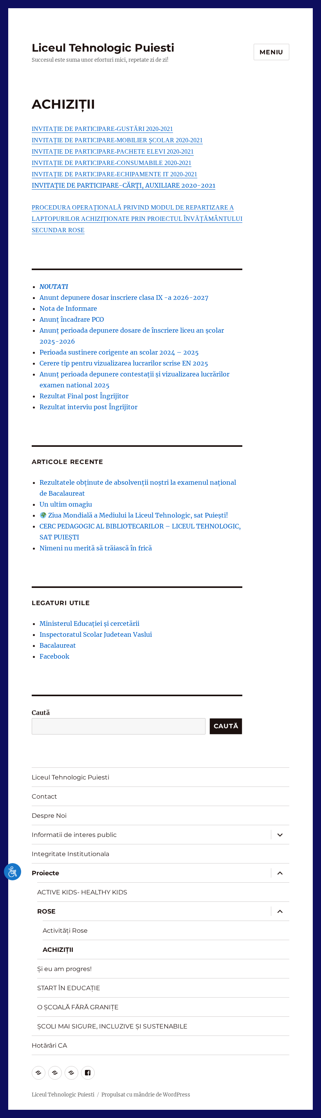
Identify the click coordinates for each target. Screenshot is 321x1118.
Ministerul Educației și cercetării (89, 623)
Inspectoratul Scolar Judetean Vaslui (96, 634)
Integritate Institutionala (70, 854)
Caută (41, 713)
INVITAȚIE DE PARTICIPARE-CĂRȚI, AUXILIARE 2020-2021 (123, 185)
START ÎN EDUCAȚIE (68, 988)
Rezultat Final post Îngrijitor (84, 396)
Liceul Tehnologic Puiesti (103, 47)
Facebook (54, 656)
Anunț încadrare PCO (72, 319)
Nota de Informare (68, 308)
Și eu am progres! (64, 969)
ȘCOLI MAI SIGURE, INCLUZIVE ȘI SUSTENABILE (112, 1026)
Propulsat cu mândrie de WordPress (145, 1094)
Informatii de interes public (74, 834)
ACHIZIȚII (58, 949)
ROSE (46, 911)
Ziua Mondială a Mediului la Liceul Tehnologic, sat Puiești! (137, 515)
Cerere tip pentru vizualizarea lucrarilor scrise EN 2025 (124, 363)
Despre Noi (49, 815)
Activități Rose (65, 930)
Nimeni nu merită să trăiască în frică (96, 548)
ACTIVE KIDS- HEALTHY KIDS (82, 892)
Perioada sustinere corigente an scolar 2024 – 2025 (119, 352)
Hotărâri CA (49, 1045)
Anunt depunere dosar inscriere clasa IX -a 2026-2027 (124, 297)
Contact (44, 796)
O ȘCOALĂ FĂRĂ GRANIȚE (78, 1007)
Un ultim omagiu (66, 504)
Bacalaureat (58, 645)
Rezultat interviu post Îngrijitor (88, 407)
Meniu (271, 52)
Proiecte (45, 873)
